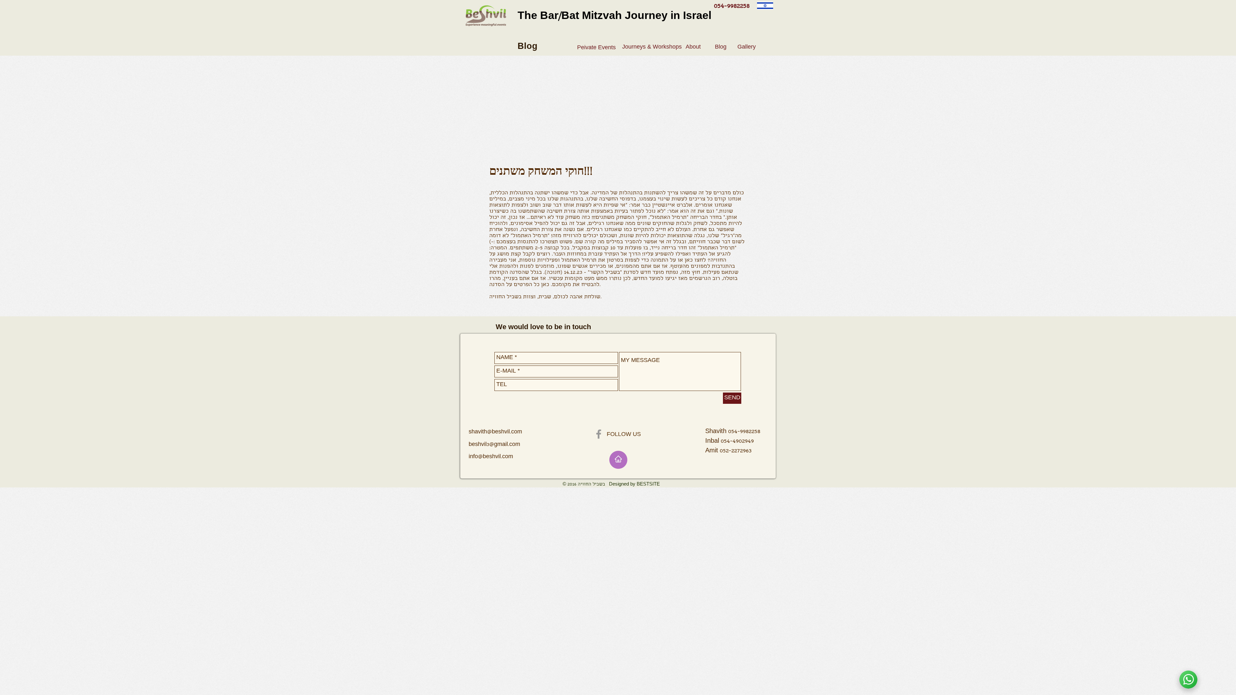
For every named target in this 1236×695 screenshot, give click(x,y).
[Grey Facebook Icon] (599, 434)
